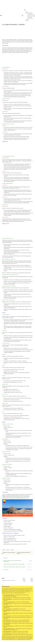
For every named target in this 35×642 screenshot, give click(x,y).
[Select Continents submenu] (31, 12)
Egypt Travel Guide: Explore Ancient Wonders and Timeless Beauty (12, 561)
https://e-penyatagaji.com (7, 615)
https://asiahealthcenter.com (8, 625)
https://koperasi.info (6, 621)
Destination (8, 549)
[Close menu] (25, 10)
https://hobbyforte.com (7, 610)
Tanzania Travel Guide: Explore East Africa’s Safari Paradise (14, 564)
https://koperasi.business (7, 634)
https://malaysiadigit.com (7, 608)
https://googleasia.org (7, 617)
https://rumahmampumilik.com (8, 594)
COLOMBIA (3, 549)
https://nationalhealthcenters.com (9, 628)
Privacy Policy (6, 569)
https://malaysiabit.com (7, 631)
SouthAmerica (12, 549)
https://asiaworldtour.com (7, 599)
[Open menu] (22, 15)
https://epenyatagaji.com (7, 603)
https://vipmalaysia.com (7, 597)
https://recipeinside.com (7, 623)
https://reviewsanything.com (8, 606)
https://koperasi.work (7, 632)
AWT (1, 15)
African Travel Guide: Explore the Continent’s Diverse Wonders (14, 566)
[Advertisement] (15, 2)
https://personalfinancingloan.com (9, 601)
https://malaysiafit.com (7, 620)
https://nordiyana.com (7, 613)
